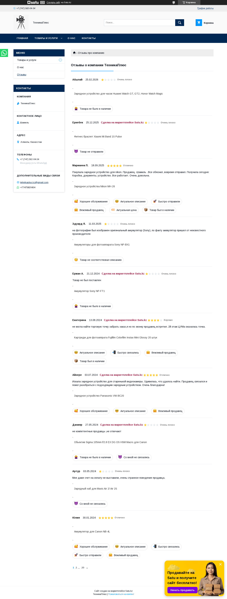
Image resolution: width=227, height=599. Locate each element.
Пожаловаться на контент (121, 594)
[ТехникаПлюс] (21, 29)
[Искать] (179, 22)
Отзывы (21, 74)
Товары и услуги (46, 38)
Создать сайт (53, 2)
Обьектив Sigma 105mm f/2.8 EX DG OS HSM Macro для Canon (110, 442)
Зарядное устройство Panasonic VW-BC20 (99, 395)
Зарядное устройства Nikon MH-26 (94, 186)
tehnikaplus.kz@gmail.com (34, 182)
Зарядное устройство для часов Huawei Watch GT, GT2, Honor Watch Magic (118, 93)
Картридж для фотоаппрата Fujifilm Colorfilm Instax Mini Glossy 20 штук (115, 337)
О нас (71, 38)
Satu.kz (129, 591)
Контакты (89, 38)
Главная (22, 38)
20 (83, 567)
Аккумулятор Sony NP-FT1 (89, 291)
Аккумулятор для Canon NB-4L (92, 531)
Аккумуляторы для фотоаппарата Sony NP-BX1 (102, 244)
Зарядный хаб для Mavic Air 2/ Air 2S (95, 488)
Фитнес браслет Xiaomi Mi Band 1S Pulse (98, 136)
